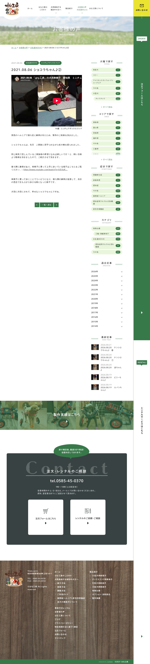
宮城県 (105, 133)
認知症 (106, 185)
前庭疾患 (105, 180)
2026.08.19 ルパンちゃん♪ (111, 389)
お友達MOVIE (36, 48)
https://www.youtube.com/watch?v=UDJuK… (45, 170)
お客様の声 (23, 48)
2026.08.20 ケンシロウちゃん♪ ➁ (111, 349)
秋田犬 (105, 70)
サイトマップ (60, 638)
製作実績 (96, 598)
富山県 (105, 127)
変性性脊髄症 (106, 209)
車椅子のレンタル (62, 608)
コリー (105, 75)
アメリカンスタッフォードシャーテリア (105, 82)
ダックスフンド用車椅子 (102, 579)
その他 (105, 88)
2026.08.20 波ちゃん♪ (111, 369)
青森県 (105, 122)
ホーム (13, 48)
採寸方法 (61, 583)
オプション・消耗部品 (101, 594)
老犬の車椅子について (67, 602)
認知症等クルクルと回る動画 (106, 202)
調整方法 (61, 591)
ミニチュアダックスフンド (50, 63)
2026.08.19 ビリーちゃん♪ (111, 379)
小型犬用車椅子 (99, 576)
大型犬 (106, 93)
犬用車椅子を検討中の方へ (67, 579)
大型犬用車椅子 (99, 587)
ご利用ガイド (62, 594)
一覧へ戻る (46, 205)
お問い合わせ (61, 634)
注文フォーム (60, 631)
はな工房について (62, 616)
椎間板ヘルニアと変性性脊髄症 (71, 598)
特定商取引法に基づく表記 (66, 627)
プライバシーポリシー (64, 623)
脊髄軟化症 (105, 175)
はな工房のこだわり (63, 576)
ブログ (58, 619)
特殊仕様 (106, 228)
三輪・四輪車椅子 (107, 234)
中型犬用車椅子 (99, 583)
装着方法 (61, 587)
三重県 (106, 149)
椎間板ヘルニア (106, 196)
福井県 (105, 138)
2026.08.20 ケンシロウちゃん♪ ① (111, 359)
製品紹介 (94, 572)
